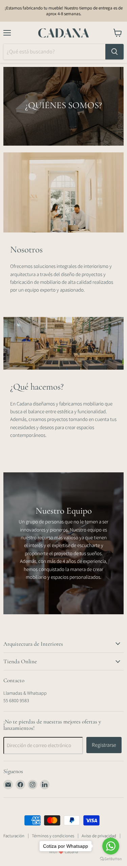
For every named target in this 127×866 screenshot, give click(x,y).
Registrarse (104, 744)
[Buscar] (114, 51)
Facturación (13, 836)
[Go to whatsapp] (110, 846)
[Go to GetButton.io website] (111, 859)
